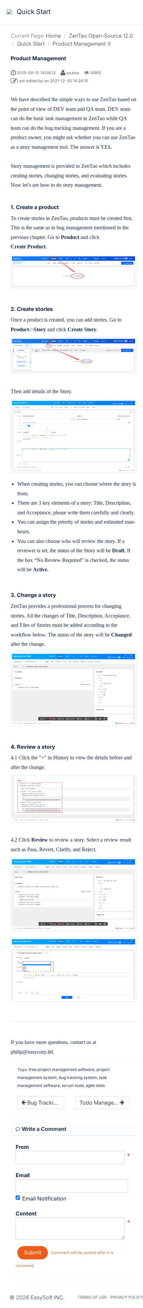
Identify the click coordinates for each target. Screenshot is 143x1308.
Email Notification (44, 1198)
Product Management (79, 43)
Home (53, 35)
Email (23, 1175)
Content (26, 1213)
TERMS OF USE (92, 1297)
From (22, 1147)
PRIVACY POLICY (126, 1297)
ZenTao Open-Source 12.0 (101, 35)
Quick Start (31, 43)
